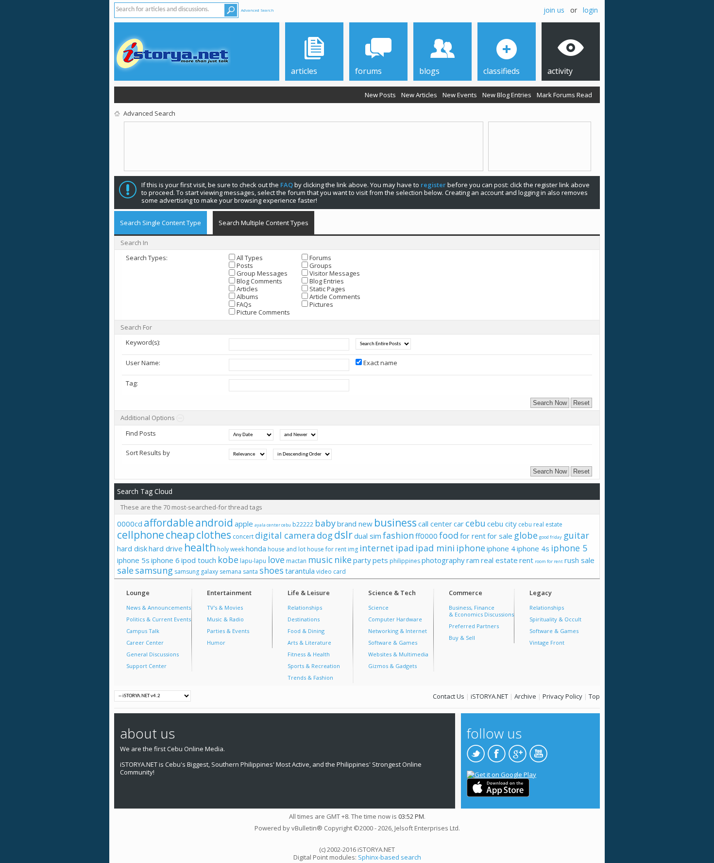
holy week (230, 549)
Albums (246, 296)
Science (378, 607)
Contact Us (448, 696)
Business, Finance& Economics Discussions (481, 611)
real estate (499, 560)
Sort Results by (148, 453)
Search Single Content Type (160, 222)
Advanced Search (257, 10)
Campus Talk (142, 630)
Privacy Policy (562, 696)
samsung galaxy (196, 571)
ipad (404, 548)
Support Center (146, 665)
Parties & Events (228, 630)
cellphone (140, 535)
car (459, 523)
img (353, 549)
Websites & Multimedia (398, 654)
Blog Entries (326, 281)
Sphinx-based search (389, 857)
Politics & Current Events (158, 619)
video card (331, 571)
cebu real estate (540, 524)
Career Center (145, 642)
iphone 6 (165, 560)
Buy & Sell (462, 637)
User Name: (143, 363)
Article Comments (334, 296)
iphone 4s (533, 548)
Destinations (304, 619)
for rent (473, 536)
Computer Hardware (395, 619)
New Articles (419, 94)
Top (594, 696)
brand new (355, 523)
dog (325, 535)
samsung (154, 570)
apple (244, 523)
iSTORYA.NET (489, 696)
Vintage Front (546, 642)
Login (590, 10)
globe (526, 535)
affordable (169, 522)
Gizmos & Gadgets (392, 665)
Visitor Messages (334, 273)
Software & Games (392, 642)
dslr (343, 535)
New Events (459, 94)
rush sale (579, 560)
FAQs (243, 304)
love (276, 559)
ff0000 (426, 536)
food (449, 535)
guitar (576, 535)
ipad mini (435, 548)
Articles (246, 289)
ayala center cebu (273, 525)
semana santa (239, 571)
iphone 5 (569, 548)
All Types (249, 258)
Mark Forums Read (564, 94)
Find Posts (141, 433)
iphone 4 (501, 548)
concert (243, 536)
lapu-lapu (253, 561)
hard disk (132, 548)
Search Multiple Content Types (263, 222)
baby (325, 523)
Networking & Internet (397, 630)
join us (554, 10)
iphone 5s (133, 560)
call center (435, 523)
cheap (180, 535)
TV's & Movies (225, 607)
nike (343, 559)
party (362, 560)
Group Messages (261, 273)
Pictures (320, 304)
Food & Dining (306, 630)
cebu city (502, 523)
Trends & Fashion (310, 677)
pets (380, 560)
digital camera (285, 535)
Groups (320, 265)
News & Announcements (158, 607)
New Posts (380, 94)
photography (443, 560)
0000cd (129, 523)
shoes (271, 570)
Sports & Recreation (314, 665)
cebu (475, 523)
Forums (319, 258)
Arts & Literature (309, 642)
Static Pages (326, 289)
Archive (525, 696)
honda (256, 548)
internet (376, 548)
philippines (405, 561)
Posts (244, 265)
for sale (499, 536)
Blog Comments (258, 281)
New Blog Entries (506, 94)
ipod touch (198, 560)
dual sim (367, 536)
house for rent (326, 549)
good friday (550, 537)
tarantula (300, 571)
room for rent (549, 561)
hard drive (166, 548)
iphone (470, 548)
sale (125, 570)
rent (526, 560)
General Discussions (152, 654)
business (395, 522)
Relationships (305, 607)
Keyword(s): (143, 342)
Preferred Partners (474, 626)
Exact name (379, 363)
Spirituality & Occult (555, 619)
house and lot (287, 549)
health (200, 547)
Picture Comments (262, 312)
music (320, 559)
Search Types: (147, 258)
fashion (398, 535)
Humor (216, 642)
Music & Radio (225, 619)
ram (472, 560)
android (214, 522)
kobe (228, 559)
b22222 (302, 524)
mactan (296, 561)
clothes (213, 535)
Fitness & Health (309, 654)
